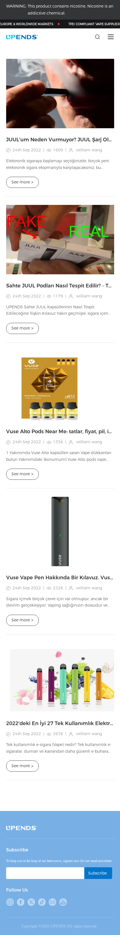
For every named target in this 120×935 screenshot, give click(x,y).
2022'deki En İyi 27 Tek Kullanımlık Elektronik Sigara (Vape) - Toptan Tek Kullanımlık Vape (60, 723)
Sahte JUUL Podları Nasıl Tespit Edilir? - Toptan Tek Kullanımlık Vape (60, 286)
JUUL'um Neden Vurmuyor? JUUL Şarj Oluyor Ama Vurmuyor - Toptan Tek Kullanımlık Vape (60, 140)
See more (22, 182)
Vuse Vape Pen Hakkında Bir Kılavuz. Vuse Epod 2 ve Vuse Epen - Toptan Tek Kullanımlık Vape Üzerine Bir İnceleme (60, 578)
